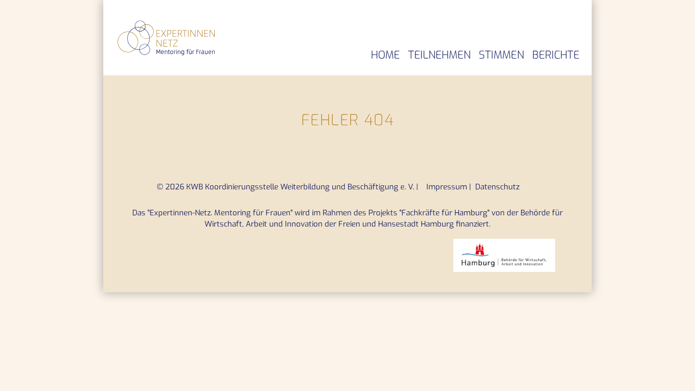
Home (385, 55)
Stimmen (501, 55)
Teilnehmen (439, 55)
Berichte (556, 55)
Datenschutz (497, 187)
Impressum (447, 187)
